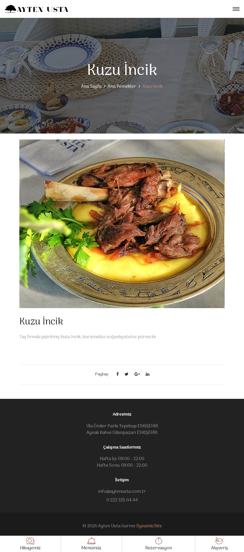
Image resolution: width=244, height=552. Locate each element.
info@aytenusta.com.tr (122, 491)
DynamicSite (149, 526)
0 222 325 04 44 (122, 500)
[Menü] (236, 9)
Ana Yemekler (122, 86)
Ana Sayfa (91, 86)
